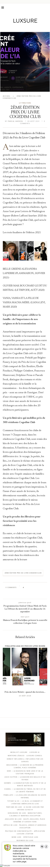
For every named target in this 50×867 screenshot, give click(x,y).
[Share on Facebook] (28, 587)
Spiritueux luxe (30, 837)
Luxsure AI (34, 752)
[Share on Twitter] (31, 587)
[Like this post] (25, 587)
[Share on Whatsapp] (39, 587)
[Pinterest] (27, 27)
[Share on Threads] (42, 587)
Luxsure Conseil (34, 756)
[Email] (35, 27)
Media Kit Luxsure (18, 752)
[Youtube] (31, 27)
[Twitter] (19, 27)
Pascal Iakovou (15, 121)
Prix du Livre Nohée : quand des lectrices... (25, 692)
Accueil (6, 96)
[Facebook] (15, 27)
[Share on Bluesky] (45, 587)
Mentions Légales (16, 756)
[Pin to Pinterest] (34, 587)
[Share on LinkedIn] (37, 587)
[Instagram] (23, 27)
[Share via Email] (24, 594)
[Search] (47, 7)
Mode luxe (16, 837)
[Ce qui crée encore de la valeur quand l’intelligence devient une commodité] (25, 62)
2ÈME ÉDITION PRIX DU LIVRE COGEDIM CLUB (23, 573)
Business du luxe (25, 840)
